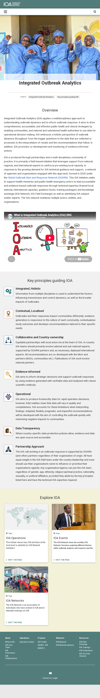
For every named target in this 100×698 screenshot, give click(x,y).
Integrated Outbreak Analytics (41, 97)
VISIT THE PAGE (11, 505)
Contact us (47, 678)
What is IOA (10, 642)
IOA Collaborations (11, 657)
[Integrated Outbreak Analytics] (12, 4)
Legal (55, 678)
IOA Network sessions (65, 645)
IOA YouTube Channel (84, 655)
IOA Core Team (8, 646)
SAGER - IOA (43, 645)
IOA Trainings (84, 647)
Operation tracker (27, 642)
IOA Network (61, 642)
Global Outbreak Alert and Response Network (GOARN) (38, 177)
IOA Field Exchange (83, 643)
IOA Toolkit (42, 642)
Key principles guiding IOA (68, 97)
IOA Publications (86, 650)
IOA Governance (10, 651)
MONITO (41, 648)
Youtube (50, 673)
